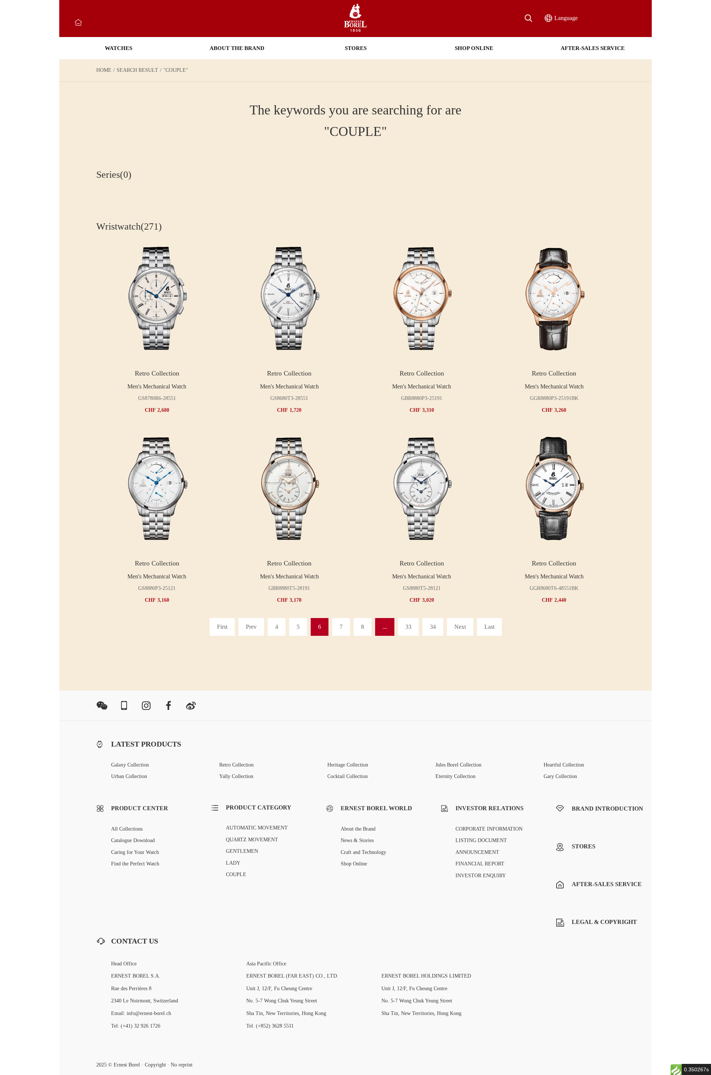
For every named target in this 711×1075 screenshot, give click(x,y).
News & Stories (357, 840)
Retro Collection (236, 765)
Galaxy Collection (130, 765)
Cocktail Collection (347, 776)
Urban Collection (129, 776)
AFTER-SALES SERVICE (593, 48)
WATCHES (118, 48)
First (222, 627)
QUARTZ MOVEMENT (252, 839)
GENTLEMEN (242, 851)
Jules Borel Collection (458, 765)
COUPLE (236, 874)
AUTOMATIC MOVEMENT (257, 828)
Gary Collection (560, 776)
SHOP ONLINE (474, 48)
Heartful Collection (564, 765)
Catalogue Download (133, 840)
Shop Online (354, 864)
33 (408, 627)
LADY (233, 863)
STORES (356, 48)
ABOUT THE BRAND (237, 48)
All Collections (127, 829)
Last (489, 627)
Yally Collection (236, 776)
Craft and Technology (363, 852)
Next (460, 627)
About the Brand (358, 829)
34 (433, 627)
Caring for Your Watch (135, 852)
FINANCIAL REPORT (479, 864)
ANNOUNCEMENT (477, 852)
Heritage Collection (347, 765)
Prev (251, 627)
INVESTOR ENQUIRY (480, 875)
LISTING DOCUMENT (481, 840)
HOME (103, 70)
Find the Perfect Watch (135, 864)
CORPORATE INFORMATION (489, 829)
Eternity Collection (455, 776)
